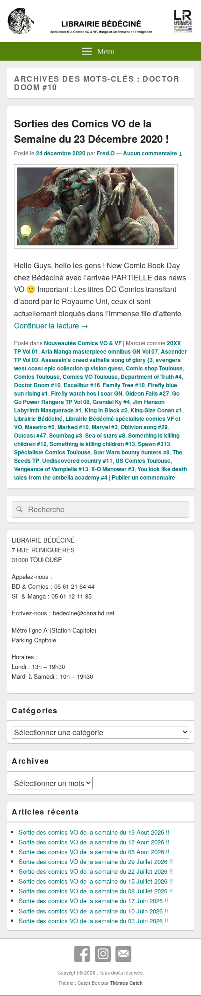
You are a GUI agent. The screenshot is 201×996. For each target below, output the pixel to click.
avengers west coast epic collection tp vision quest (97, 363)
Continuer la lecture (51, 325)
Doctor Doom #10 (37, 385)
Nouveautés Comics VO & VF (83, 343)
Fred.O (106, 153)
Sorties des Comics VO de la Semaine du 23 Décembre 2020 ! (91, 131)
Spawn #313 (154, 443)
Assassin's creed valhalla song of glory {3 (97, 359)
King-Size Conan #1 (156, 410)
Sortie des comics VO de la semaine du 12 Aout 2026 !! (94, 841)
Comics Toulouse (37, 376)
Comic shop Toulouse (154, 368)
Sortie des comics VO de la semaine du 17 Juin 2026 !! (93, 900)
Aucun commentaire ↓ (153, 153)
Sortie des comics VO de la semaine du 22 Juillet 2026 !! (96, 871)
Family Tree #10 (124, 385)
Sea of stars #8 (105, 435)
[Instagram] (103, 954)
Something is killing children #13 (92, 443)
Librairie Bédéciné (38, 418)
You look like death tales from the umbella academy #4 (100, 473)
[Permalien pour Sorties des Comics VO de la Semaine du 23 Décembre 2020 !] (96, 253)
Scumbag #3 (65, 435)
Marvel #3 (105, 427)
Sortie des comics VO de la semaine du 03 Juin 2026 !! (93, 920)
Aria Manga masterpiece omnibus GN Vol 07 (99, 351)
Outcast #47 (30, 435)
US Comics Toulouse (143, 460)
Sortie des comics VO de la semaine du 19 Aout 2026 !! (94, 832)
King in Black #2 (106, 410)
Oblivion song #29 (144, 427)
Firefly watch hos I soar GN (86, 393)
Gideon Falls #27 (147, 393)
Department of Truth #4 (151, 376)
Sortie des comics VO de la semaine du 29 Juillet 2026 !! (96, 861)
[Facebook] (82, 954)
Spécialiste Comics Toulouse (52, 452)
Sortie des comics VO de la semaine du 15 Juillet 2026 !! (96, 881)
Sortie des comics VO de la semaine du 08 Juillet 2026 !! (96, 890)
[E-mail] (123, 954)
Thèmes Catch (126, 983)
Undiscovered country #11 (77, 460)
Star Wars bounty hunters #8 (131, 452)
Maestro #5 (40, 427)
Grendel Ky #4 (111, 401)
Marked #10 (73, 427)
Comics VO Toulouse (90, 376)
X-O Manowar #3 (113, 469)
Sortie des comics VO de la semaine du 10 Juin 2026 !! (93, 910)
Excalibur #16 (82, 385)
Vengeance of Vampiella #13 (51, 469)
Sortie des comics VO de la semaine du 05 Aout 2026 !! (94, 851)
